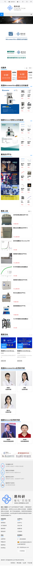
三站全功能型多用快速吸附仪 (29, 95)
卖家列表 (12, 1)
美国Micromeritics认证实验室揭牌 (8, 351)
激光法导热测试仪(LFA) (22, 130)
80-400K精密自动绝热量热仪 (20, 267)
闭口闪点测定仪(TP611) (19, 293)
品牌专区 (3, 539)
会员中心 (19, 522)
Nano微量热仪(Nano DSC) (29, 189)
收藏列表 (19, 528)
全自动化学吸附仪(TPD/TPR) (23, 95)
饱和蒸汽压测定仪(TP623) (19, 254)
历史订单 (19, 525)
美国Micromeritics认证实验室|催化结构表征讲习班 (24, 351)
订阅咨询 (19, 531)
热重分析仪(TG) (22, 142)
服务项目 (3, 528)
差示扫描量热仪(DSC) (29, 142)
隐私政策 (3, 531)
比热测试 (29, 177)
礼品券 (24, 563)
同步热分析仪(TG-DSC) (29, 130)
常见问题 (30, 563)
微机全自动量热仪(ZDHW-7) (20, 228)
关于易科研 (4, 525)
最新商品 (3, 545)
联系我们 (22, 551)
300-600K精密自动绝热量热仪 (29, 201)
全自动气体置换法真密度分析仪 (29, 108)
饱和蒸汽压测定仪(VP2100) (20, 280)
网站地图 (19, 563)
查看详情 (3, 360)
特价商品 (3, 547)
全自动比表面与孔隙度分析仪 (22, 108)
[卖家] (18, 1)
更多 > (30, 211)
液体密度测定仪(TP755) (19, 306)
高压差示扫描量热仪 (22, 189)
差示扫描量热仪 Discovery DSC (21, 241)
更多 (30, 68)
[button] (15, 22)
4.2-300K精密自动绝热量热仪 (22, 201)
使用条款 (3, 522)
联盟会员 (3, 542)
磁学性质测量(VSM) (22, 177)
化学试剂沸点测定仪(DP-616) (20, 215)
